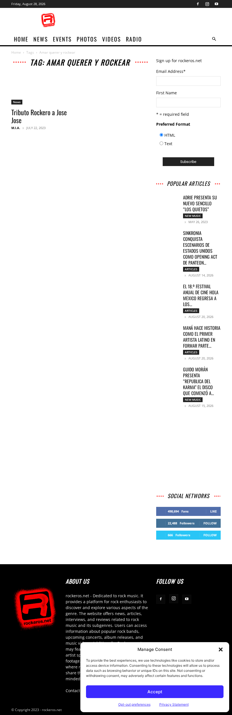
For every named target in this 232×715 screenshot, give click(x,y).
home (21, 39)
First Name (166, 92)
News (40, 39)
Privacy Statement (174, 704)
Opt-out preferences (134, 704)
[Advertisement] (154, 20)
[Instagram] (207, 4)
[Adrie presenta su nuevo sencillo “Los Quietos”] (167, 202)
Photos (87, 39)
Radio (134, 39)
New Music (193, 216)
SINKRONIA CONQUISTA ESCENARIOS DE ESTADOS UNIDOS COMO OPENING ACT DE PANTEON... (200, 248)
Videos (111, 39)
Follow (210, 523)
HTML (169, 135)
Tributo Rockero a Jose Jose (39, 116)
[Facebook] (198, 4)
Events (62, 39)
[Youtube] (216, 4)
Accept (154, 691)
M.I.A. (15, 128)
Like (213, 511)
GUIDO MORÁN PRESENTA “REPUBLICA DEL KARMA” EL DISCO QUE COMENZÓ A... (198, 381)
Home (16, 52)
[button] (221, 649)
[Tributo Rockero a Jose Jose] (43, 88)
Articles (191, 269)
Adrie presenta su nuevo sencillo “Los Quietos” (200, 203)
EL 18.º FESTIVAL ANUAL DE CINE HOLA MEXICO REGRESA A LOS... (200, 295)
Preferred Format (173, 124)
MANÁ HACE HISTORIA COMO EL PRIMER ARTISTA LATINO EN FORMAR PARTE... (201, 336)
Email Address (171, 71)
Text (168, 143)
